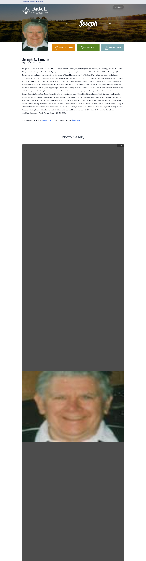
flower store (76, 120)
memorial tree (46, 120)
